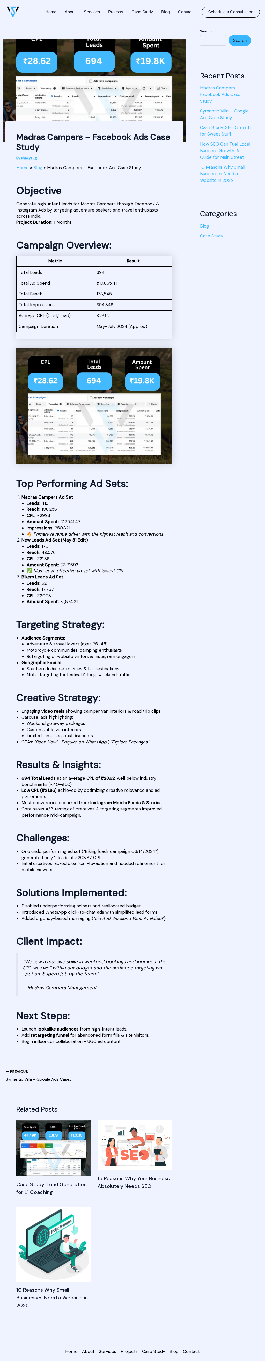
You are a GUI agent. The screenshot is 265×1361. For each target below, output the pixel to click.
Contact (185, 12)
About (70, 12)
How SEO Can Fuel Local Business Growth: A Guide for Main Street (225, 150)
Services (92, 12)
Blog (165, 12)
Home (50, 12)
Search (206, 31)
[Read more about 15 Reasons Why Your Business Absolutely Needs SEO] (135, 1145)
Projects (115, 12)
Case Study (142, 12)
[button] (231, 12)
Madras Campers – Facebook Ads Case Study (220, 94)
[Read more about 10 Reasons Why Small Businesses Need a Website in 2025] (53, 1244)
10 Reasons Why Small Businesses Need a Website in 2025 (52, 1298)
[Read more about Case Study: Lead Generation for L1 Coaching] (53, 1148)
